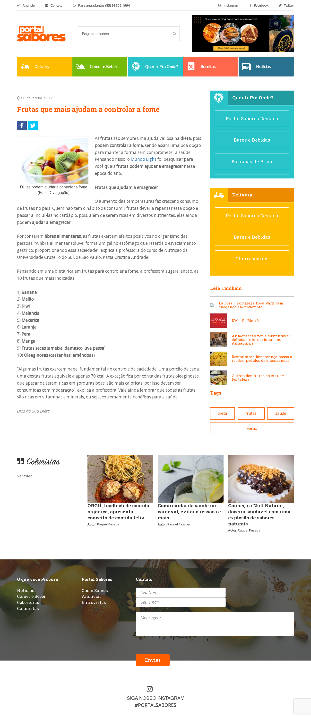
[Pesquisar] (174, 33)
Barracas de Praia (252, 161)
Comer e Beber (31, 596)
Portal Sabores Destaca (252, 118)
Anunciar (91, 596)
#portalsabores (155, 705)
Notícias (25, 590)
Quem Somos (95, 590)
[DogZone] (243, 33)
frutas (251, 413)
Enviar (152, 660)
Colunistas (28, 608)
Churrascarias (251, 258)
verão (252, 428)
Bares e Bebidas (252, 140)
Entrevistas (94, 602)
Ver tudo (25, 475)
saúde (280, 413)
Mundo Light (143, 159)
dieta (222, 413)
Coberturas (28, 602)
